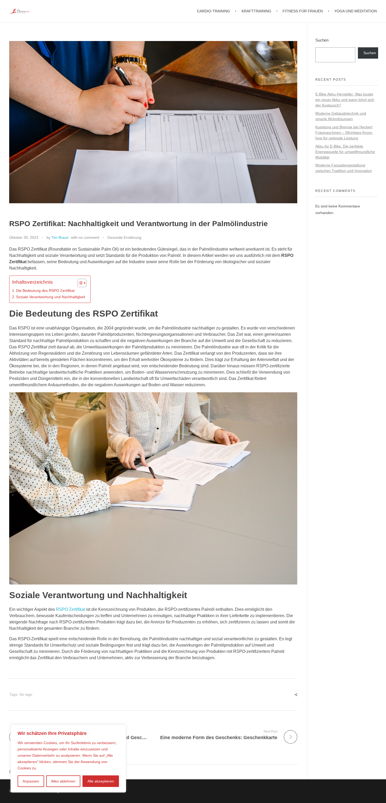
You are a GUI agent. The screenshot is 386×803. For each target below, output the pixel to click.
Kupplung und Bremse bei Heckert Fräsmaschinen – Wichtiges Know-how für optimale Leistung (344, 132)
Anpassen (31, 781)
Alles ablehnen (63, 781)
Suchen (321, 40)
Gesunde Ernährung (124, 237)
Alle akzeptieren (100, 781)
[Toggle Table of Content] (79, 282)
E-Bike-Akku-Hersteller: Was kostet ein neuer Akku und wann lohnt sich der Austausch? (344, 99)
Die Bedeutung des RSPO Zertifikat (45, 290)
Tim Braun (60, 237)
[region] (68, 758)
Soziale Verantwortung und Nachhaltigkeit (50, 297)
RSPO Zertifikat (70, 609)
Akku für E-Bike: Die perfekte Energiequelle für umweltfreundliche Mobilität (345, 151)
